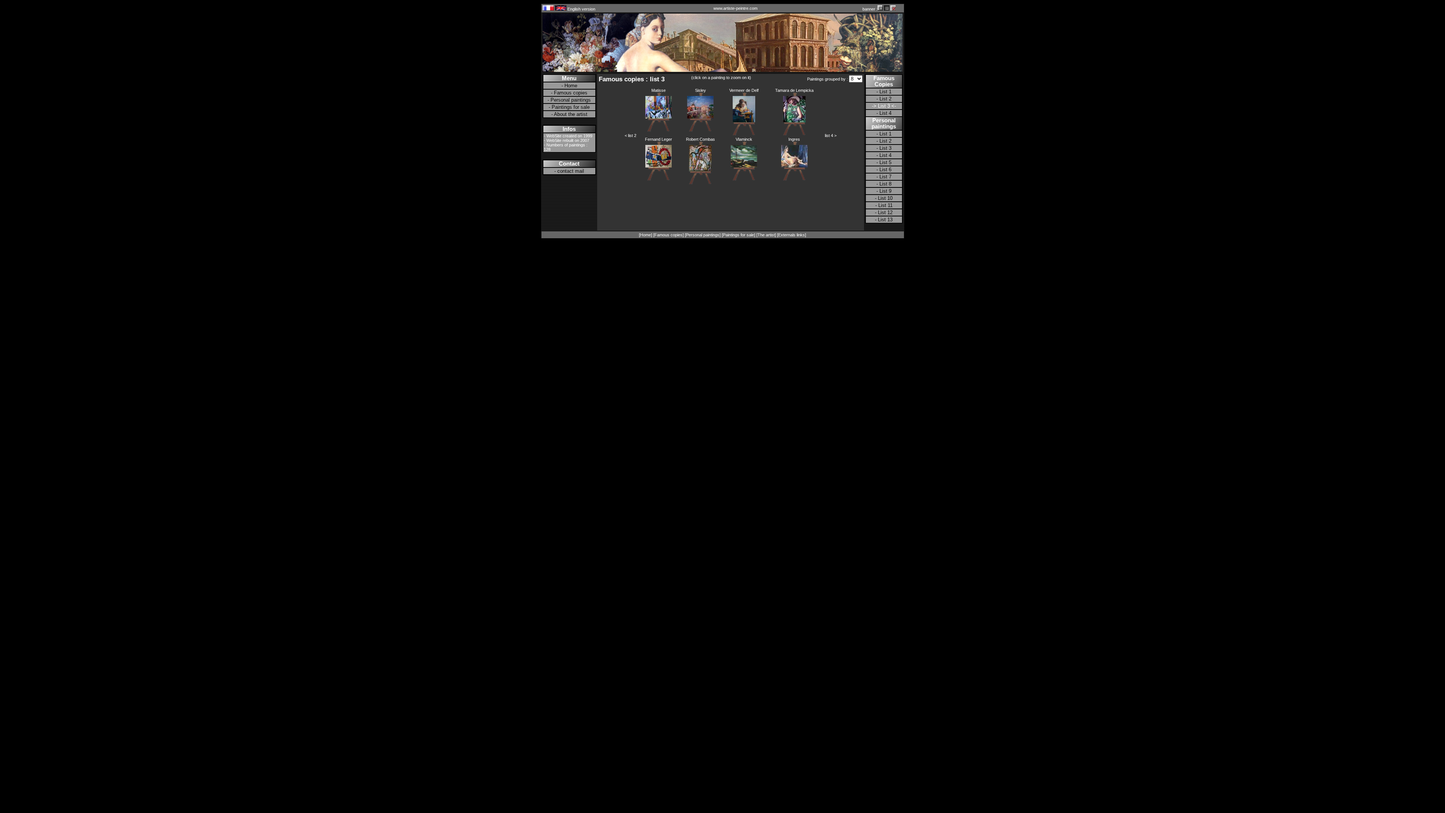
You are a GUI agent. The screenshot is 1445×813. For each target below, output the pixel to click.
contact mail (570, 171)
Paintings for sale (571, 107)
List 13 (885, 219)
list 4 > (831, 135)
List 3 (885, 148)
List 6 (885, 169)
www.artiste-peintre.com (735, 8)
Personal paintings (571, 100)
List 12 (885, 212)
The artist (766, 235)
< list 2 (630, 135)
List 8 (885, 184)
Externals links (791, 235)
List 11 (885, 205)
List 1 (885, 91)
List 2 (885, 99)
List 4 (885, 113)
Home (570, 85)
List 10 (885, 198)
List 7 (885, 177)
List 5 (885, 162)
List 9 (885, 191)
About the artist (570, 114)
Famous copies (570, 93)
